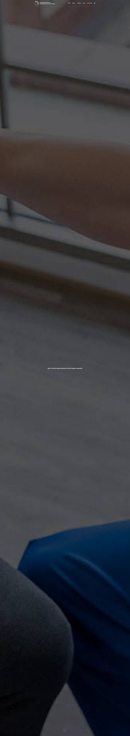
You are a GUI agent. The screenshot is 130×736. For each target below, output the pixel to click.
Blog (84, 3)
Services (79, 3)
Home (69, 3)
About (73, 3)
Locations (89, 3)
